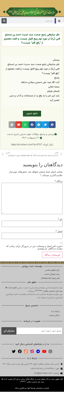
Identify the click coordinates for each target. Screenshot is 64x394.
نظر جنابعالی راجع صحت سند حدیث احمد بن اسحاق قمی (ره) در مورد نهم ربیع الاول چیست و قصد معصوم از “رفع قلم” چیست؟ (32, 39)
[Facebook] (20, 351)
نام (60, 219)
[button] (52, 124)
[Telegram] (38, 351)
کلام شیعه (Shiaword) (50, 278)
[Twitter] (14, 351)
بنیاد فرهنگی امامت (52, 274)
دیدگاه (59, 181)
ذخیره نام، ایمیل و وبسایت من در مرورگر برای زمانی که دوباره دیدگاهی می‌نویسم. (34, 247)
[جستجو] (4, 20)
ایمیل (59, 231)
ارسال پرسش (54, 315)
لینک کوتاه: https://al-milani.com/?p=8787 (32, 144)
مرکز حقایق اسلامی (52, 270)
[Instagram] (50, 351)
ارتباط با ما (55, 311)
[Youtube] (44, 351)
